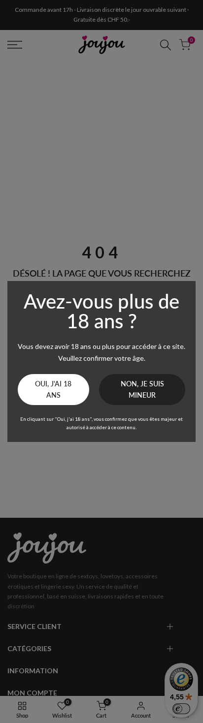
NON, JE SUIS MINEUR (142, 389)
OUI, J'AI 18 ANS (53, 389)
